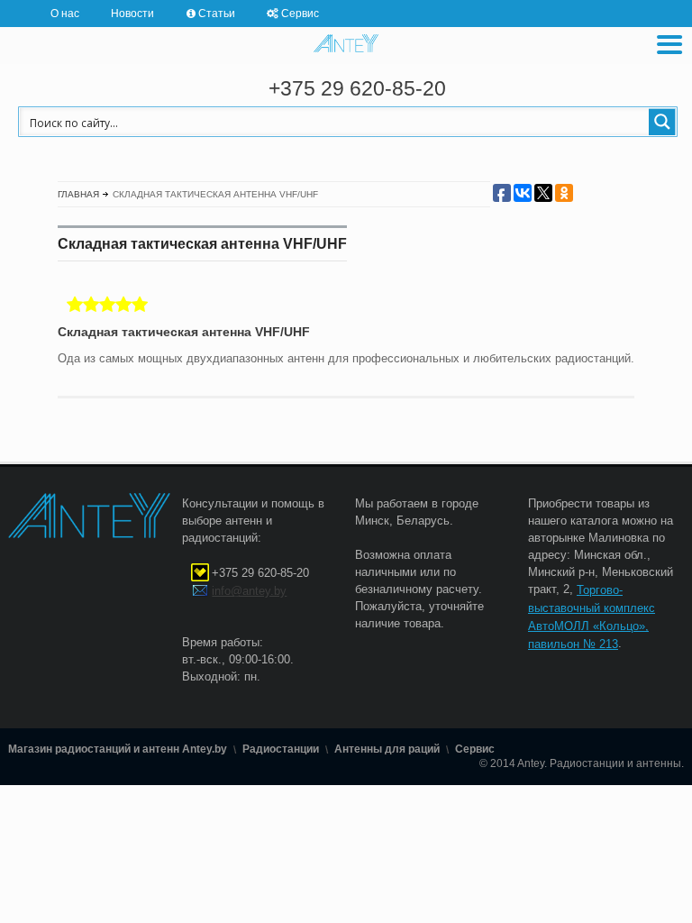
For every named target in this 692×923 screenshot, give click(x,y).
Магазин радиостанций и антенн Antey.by (117, 750)
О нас (64, 13)
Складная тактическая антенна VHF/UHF (184, 331)
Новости (132, 13)
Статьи (216, 13)
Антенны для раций (387, 750)
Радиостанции (280, 750)
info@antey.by (249, 591)
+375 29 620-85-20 (357, 88)
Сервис (300, 13)
